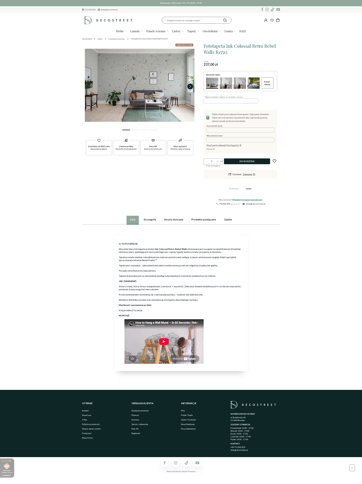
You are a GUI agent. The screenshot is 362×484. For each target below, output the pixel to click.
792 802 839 (90, 9)
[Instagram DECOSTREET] (267, 9)
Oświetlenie (210, 31)
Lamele (135, 31)
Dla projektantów (188, 429)
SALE (242, 31)
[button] (126, 129)
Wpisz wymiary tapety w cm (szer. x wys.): (223, 97)
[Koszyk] (278, 20)
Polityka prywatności (91, 424)
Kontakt (85, 411)
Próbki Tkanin (187, 415)
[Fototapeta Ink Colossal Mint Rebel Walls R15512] (226, 83)
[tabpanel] (181, 301)
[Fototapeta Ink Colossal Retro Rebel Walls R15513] (212, 83)
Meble (120, 31)
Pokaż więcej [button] (267, 83)
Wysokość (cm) (214, 135)
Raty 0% (135, 429)
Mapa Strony (87, 438)
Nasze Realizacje (188, 424)
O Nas (84, 420)
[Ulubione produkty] (272, 20)
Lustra (229, 31)
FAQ (183, 411)
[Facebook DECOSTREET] (262, 9)
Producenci (86, 433)
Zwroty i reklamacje (140, 424)
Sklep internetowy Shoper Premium (181, 471)
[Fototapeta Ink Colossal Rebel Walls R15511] (240, 83)
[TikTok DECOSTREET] (272, 9)
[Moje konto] (266, 20)
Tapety (191, 31)
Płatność (135, 415)
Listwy (176, 31)
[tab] (133, 220)
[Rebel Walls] (249, 189)
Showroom (86, 415)
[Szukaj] (225, 20)
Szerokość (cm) (214, 125)
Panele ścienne (156, 31)
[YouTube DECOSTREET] (278, 9)
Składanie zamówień (140, 411)
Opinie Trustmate (188, 420)
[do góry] (352, 467)
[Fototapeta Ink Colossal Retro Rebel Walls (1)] (139, 85)
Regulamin (136, 433)
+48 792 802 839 (237, 447)
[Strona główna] (108, 20)
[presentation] (89, 86)
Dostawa (135, 420)
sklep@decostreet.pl (109, 9)
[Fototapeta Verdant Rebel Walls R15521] (253, 83)
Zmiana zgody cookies (91, 429)
